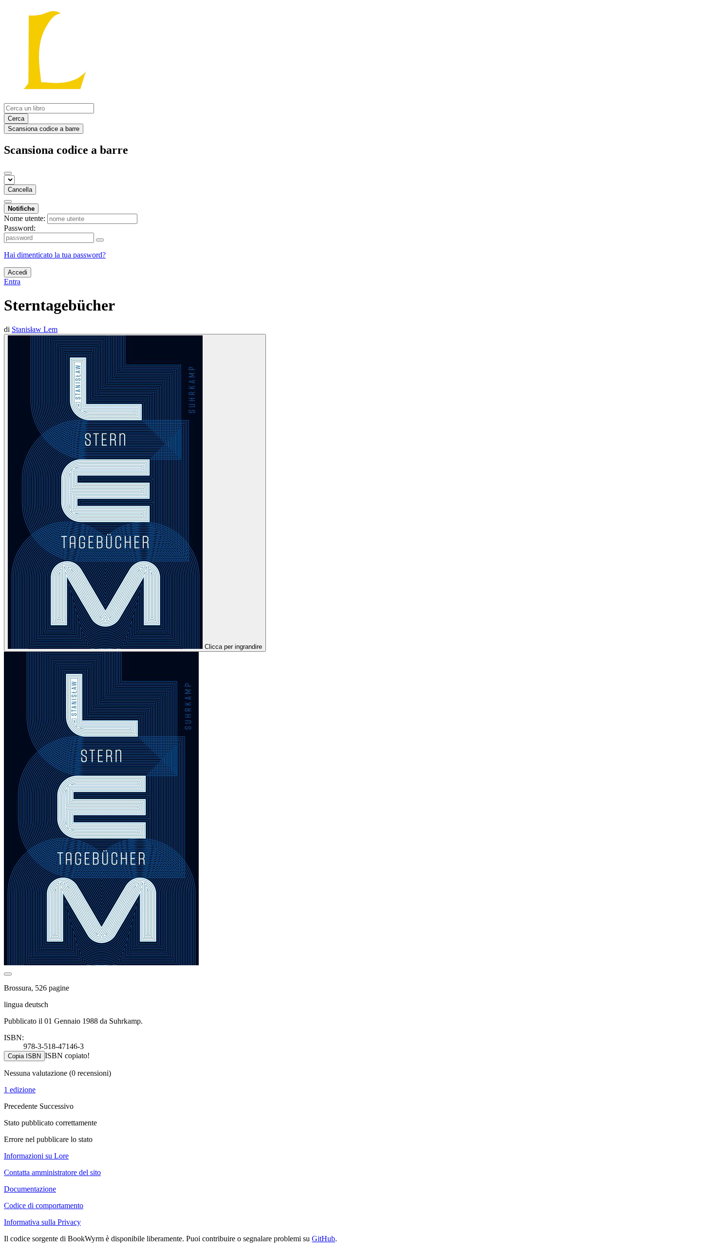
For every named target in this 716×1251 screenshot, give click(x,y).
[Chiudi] (8, 173)
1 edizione (20, 1089)
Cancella (20, 189)
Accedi (17, 272)
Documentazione (30, 1189)
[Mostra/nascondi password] (100, 240)
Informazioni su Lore (36, 1156)
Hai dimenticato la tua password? (55, 255)
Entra (12, 281)
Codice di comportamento (43, 1205)
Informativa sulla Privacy (42, 1222)
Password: (20, 228)
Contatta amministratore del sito (52, 1172)
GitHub (323, 1238)
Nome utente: (24, 218)
